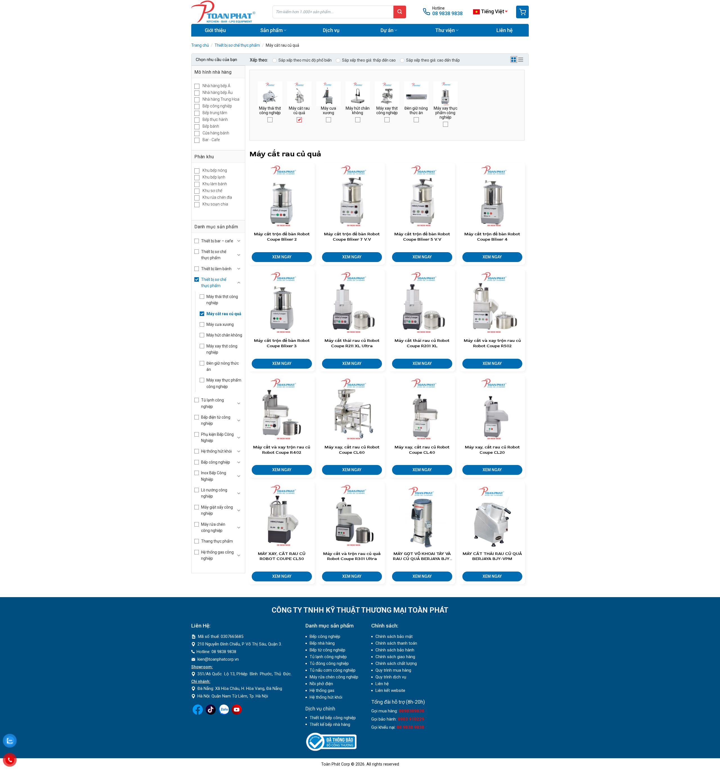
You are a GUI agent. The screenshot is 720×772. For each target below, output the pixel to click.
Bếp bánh (210, 126)
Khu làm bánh (214, 184)
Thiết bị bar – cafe (217, 241)
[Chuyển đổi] (238, 241)
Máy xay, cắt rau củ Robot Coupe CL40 (422, 450)
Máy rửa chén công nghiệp (213, 527)
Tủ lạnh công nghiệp (212, 403)
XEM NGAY (281, 257)
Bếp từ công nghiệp (327, 650)
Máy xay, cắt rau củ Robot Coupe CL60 (352, 450)
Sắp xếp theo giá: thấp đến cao (369, 60)
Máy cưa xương (220, 324)
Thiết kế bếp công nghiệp (333, 717)
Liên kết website (390, 690)
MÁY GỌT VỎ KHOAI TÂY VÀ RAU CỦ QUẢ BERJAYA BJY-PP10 (422, 556)
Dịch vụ (331, 30)
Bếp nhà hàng (322, 643)
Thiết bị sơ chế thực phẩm (237, 45)
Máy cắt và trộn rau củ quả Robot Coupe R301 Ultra (352, 556)
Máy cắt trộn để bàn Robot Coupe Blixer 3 (282, 343)
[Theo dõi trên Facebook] (198, 713)
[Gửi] (399, 12)
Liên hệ (504, 30)
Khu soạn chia (215, 204)
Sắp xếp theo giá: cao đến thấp (433, 60)
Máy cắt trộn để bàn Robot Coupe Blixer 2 (282, 237)
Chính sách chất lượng (396, 663)
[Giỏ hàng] (522, 12)
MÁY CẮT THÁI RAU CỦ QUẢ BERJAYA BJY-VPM (492, 556)
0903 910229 (411, 719)
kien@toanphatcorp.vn (218, 659)
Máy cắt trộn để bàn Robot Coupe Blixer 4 (492, 237)
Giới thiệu (215, 30)
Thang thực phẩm (217, 541)
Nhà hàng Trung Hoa (220, 99)
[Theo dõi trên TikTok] (211, 713)
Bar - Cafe (211, 140)
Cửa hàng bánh (215, 133)
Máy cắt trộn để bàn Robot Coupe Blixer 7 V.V (352, 237)
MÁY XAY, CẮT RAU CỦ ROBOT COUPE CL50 (281, 556)
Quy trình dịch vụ (390, 677)
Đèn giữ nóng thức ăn (222, 366)
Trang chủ (200, 45)
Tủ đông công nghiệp (329, 663)
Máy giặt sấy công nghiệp (217, 510)
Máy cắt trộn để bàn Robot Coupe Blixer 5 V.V (422, 237)
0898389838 (411, 711)
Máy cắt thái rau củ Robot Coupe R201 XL (422, 343)
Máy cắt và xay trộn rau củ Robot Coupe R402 (281, 450)
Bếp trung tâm (214, 113)
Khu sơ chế (212, 191)
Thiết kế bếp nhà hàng (330, 724)
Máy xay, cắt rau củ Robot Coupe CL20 (492, 450)
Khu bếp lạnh (213, 177)
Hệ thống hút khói (216, 451)
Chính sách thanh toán (396, 643)
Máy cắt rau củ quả (223, 313)
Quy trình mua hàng (393, 670)
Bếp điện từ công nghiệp (215, 420)
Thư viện (445, 30)
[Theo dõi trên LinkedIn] (224, 713)
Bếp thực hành (215, 119)
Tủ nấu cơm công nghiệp (333, 670)
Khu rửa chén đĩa (217, 197)
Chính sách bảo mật (394, 636)
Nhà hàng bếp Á (216, 86)
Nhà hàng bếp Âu (217, 92)
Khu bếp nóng (214, 170)
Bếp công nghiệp (217, 106)
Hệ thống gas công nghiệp (217, 555)
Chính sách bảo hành (394, 650)
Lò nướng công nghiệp (214, 493)
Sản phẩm (271, 30)
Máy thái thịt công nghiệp (222, 299)
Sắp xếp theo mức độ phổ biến (305, 60)
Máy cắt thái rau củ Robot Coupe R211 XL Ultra (352, 343)
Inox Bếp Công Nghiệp (213, 476)
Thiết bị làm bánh (216, 269)
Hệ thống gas (322, 690)
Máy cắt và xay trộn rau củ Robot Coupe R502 (492, 343)
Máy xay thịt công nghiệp (221, 349)
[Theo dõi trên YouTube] (236, 713)
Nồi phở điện (321, 683)
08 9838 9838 (447, 13)
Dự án (387, 30)
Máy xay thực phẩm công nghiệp (223, 383)
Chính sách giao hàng (395, 656)
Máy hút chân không (224, 335)
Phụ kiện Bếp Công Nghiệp (217, 437)
